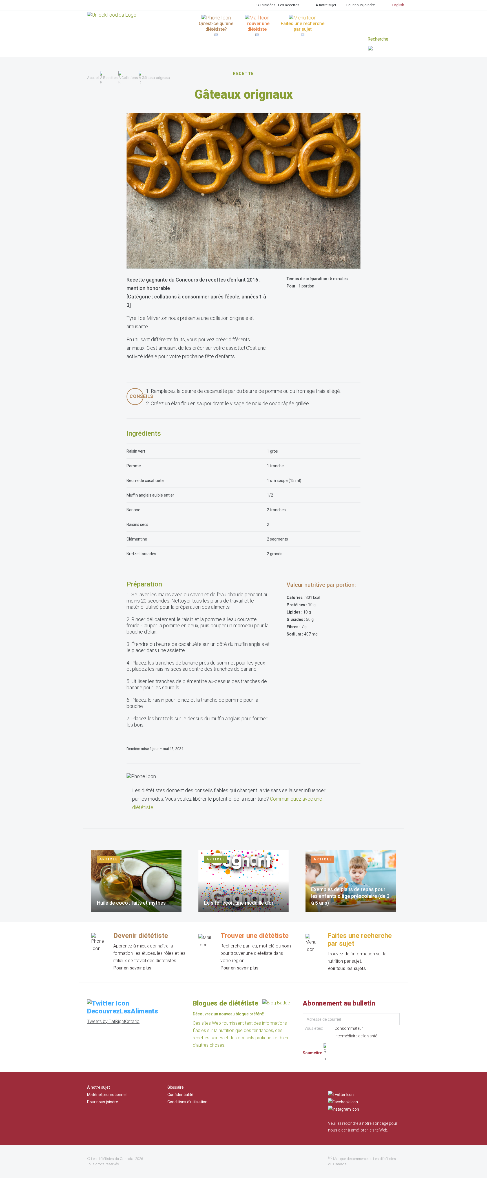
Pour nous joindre (360, 5)
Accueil (93, 78)
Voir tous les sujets (346, 968)
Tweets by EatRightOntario (113, 1021)
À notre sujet (326, 5)
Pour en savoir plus (132, 968)
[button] (384, 48)
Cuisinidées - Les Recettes (277, 5)
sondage (380, 1123)
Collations (129, 78)
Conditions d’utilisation (187, 1102)
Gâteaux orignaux (156, 78)
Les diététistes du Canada (112, 1159)
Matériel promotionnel (107, 1094)
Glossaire (175, 1087)
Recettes (110, 78)
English (398, 5)
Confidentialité (180, 1094)
